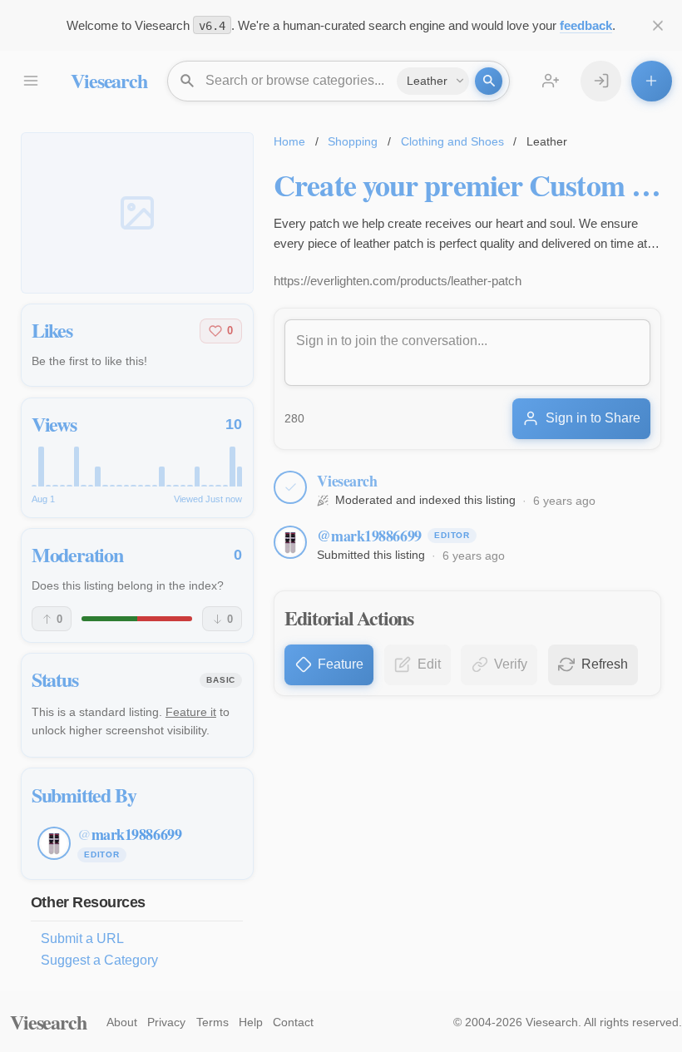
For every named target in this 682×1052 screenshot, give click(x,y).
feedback (586, 25)
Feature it (191, 712)
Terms (212, 1022)
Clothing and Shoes (452, 141)
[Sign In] (601, 81)
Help (251, 1022)
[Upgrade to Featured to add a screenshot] (137, 213)
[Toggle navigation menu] (30, 81)
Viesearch (108, 80)
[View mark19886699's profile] (290, 542)
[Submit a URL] (651, 81)
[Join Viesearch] (551, 81)
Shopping (353, 141)
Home (289, 141)
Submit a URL (82, 938)
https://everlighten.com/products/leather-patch (397, 281)
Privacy (166, 1022)
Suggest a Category (99, 960)
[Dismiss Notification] (658, 25)
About (121, 1022)
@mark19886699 (369, 536)
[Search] (488, 81)
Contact (293, 1022)
